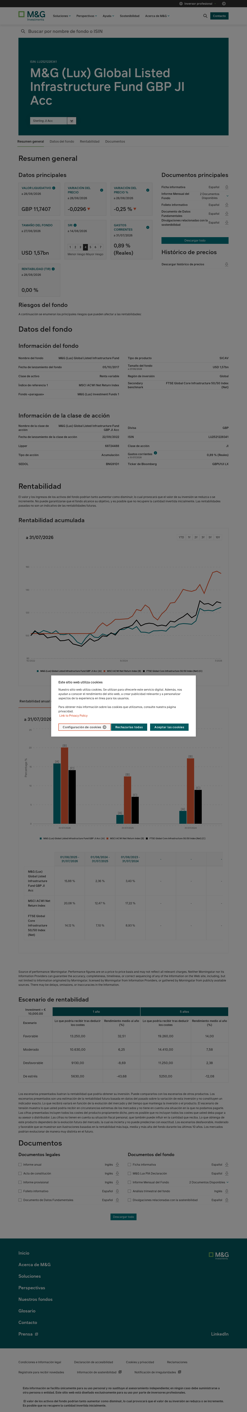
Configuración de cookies (82, 727)
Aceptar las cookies (169, 727)
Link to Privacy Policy (73, 716)
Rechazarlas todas (129, 727)
